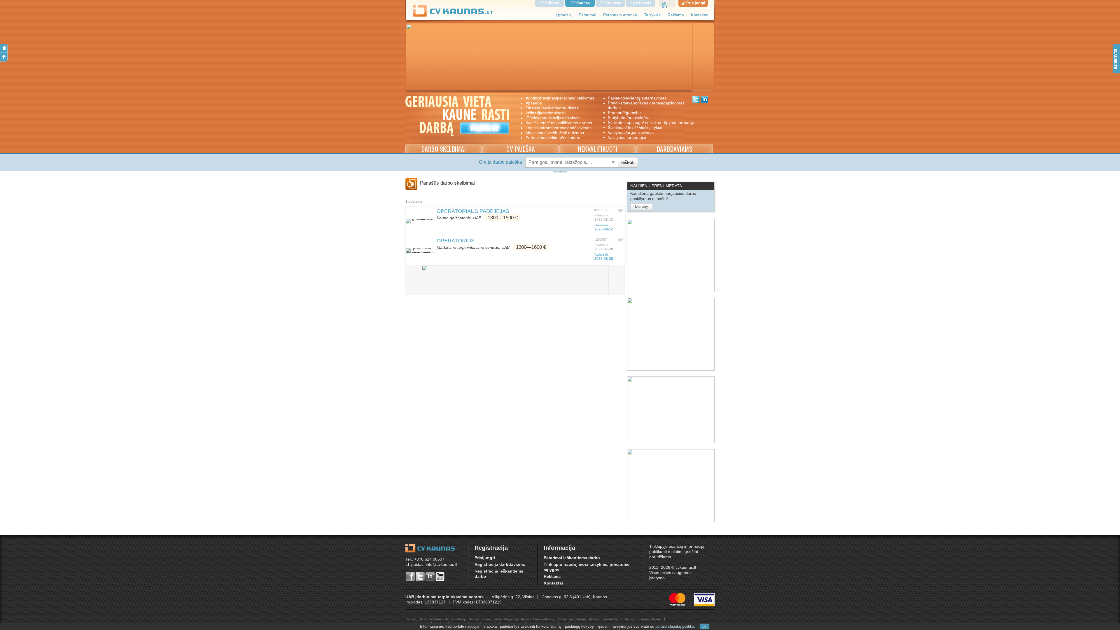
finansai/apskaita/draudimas (552, 108)
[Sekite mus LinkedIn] (704, 100)
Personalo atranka (620, 15)
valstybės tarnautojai (627, 137)
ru (664, 7)
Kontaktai (699, 15)
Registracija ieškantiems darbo (499, 574)
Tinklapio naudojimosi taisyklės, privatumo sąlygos (587, 567)
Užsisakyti (642, 207)
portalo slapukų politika (674, 626)
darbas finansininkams (537, 619)
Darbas (410, 619)
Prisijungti (485, 558)
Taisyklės (652, 15)
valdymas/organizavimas (631, 132)
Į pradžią (564, 15)
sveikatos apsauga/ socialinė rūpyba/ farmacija (647, 122)
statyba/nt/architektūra (629, 117)
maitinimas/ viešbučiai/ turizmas (555, 132)
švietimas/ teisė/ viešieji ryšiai (635, 127)
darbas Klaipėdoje (506, 619)
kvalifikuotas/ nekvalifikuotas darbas (559, 122)
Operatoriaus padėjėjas (473, 211)
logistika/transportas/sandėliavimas (559, 127)
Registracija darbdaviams (500, 564)
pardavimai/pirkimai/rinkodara (553, 137)
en (664, 3)
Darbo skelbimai (443, 149)
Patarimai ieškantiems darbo (572, 558)
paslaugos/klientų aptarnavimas (637, 98)
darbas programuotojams (643, 619)
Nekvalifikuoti (597, 149)
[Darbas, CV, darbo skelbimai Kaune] (453, 16)
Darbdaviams (675, 149)
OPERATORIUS (456, 241)
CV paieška (520, 149)
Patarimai (587, 15)
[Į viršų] (4, 57)
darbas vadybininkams (605, 619)
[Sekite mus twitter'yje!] (696, 100)
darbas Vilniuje (455, 619)
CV (549, 3)
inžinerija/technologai (545, 113)
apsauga (534, 103)
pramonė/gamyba (624, 112)
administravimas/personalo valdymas (560, 98)
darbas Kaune (479, 619)
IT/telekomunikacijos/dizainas (553, 118)
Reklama (676, 15)
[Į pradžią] (4, 48)
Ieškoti (628, 162)
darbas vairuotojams (572, 619)
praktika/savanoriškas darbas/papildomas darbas (646, 105)
